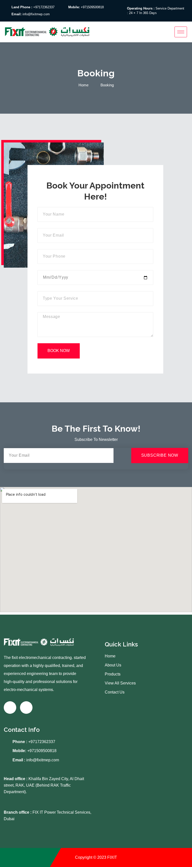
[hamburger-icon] (180, 32)
